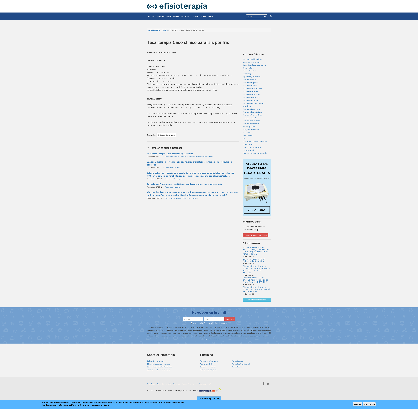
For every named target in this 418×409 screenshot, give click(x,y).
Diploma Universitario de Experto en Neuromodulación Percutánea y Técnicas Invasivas (256, 269)
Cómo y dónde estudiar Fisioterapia (159, 367)
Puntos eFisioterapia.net (208, 370)
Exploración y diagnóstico (252, 77)
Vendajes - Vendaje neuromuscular (255, 153)
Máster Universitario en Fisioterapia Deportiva (254, 260)
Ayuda (168, 384)
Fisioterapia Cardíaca (250, 80)
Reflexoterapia (248, 144)
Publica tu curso (237, 361)
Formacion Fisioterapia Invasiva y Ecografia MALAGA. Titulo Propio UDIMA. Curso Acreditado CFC (256, 250)
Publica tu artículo (206, 364)
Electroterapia (247, 74)
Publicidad (176, 384)
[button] (271, 16)
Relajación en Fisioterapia (252, 147)
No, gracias (369, 404)
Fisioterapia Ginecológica (251, 94)
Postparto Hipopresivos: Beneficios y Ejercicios (170, 153)
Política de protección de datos (209, 339)
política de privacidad (220, 323)
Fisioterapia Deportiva (250, 83)
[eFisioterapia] (177, 6)
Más (210, 16)
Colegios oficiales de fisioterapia (158, 370)
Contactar (160, 384)
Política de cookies (188, 384)
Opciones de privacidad (209, 398)
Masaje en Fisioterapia (251, 130)
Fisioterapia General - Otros (252, 88)
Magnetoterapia (164, 16)
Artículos (151, 16)
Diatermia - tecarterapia (166, 135)
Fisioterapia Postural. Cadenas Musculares (180, 157)
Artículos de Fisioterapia (158, 30)
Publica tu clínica (237, 367)
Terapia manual (248, 150)
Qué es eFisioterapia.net (155, 361)
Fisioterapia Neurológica (173, 179)
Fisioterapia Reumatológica (252, 112)
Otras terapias (248, 135)
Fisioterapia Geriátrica (172, 187)
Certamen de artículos (208, 367)
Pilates (245, 138)
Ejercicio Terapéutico (250, 71)
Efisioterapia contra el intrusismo (158, 364)
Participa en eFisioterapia (209, 361)
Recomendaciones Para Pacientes (255, 141)
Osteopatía (246, 132)
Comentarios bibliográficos (252, 59)
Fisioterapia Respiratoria (204, 157)
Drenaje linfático (248, 68)
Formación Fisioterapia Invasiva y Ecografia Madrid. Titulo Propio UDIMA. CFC (255, 279)
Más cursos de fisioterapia (257, 300)
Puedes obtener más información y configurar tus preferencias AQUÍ (75, 405)
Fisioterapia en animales (251, 121)
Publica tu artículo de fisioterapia (255, 235)
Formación (185, 16)
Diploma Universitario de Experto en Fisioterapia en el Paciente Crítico (256, 289)
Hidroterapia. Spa (249, 127)
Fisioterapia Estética (250, 85)
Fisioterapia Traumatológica (252, 115)
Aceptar (357, 404)
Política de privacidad (204, 384)
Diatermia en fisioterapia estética (254, 65)
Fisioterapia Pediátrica (172, 168)
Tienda (176, 16)
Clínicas (203, 16)
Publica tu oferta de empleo (241, 364)
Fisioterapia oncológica (251, 124)
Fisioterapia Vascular (250, 118)
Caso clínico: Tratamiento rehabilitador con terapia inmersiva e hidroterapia (184, 184)
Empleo (195, 16)
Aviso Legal (151, 384)
